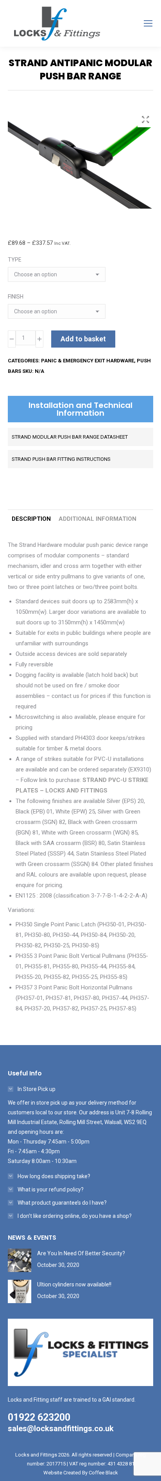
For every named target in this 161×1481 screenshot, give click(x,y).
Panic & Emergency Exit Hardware (87, 361)
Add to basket (83, 339)
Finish (15, 296)
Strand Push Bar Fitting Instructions (61, 459)
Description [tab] (31, 518)
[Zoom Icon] (145, 119)
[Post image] (19, 1260)
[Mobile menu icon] (148, 23)
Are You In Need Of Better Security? (81, 1253)
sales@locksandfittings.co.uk (61, 1428)
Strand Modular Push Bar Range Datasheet (70, 437)
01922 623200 (39, 1417)
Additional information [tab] (97, 518)
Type (14, 259)
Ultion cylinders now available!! (74, 1284)
